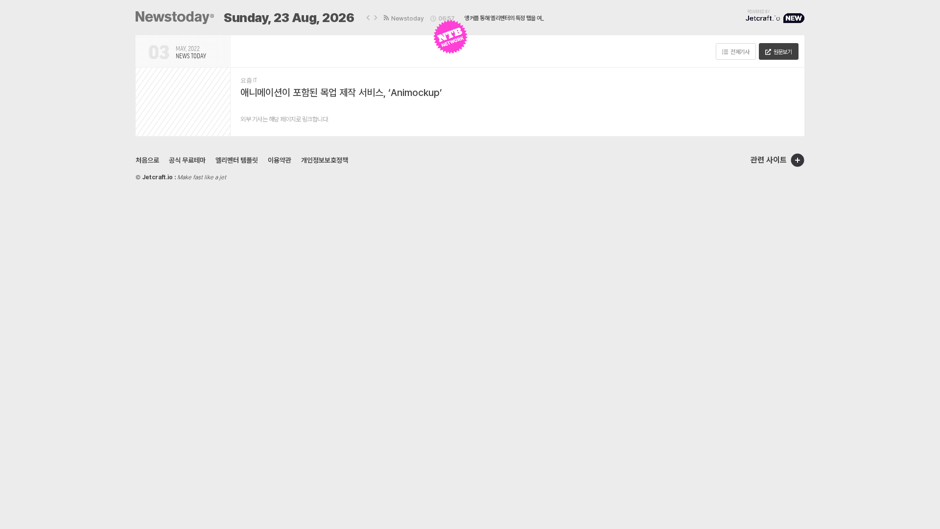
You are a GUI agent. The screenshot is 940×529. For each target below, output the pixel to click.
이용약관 (279, 160)
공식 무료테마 (187, 160)
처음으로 (147, 160)
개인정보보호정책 (324, 160)
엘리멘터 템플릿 (236, 160)
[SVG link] (175, 17)
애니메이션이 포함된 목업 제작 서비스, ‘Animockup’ (341, 92)
